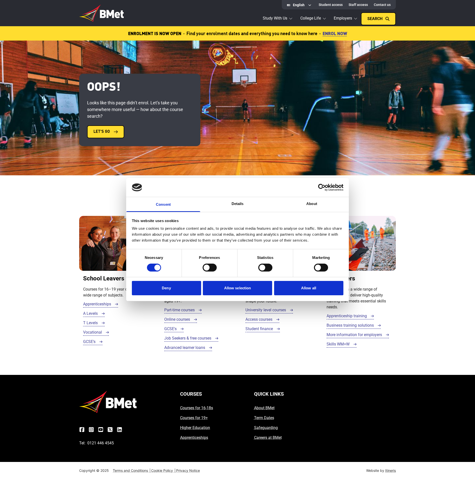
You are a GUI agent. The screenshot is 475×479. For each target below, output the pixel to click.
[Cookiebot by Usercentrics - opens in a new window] (321, 187)
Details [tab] (238, 204)
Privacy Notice (188, 470)
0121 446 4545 (100, 443)
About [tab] (311, 204)
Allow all (308, 288)
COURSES (191, 394)
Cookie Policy (163, 470)
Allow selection (237, 288)
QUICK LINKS (269, 394)
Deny (166, 288)
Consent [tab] (163, 204)
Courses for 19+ (194, 417)
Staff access (358, 5)
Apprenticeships (194, 437)
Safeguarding (266, 427)
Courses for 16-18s (196, 408)
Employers (343, 18)
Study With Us (275, 18)
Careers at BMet (268, 437)
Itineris (390, 470)
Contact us (382, 5)
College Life (310, 18)
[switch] (210, 268)
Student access (331, 5)
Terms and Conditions (132, 470)
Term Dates (264, 417)
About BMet (264, 408)
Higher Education (195, 427)
